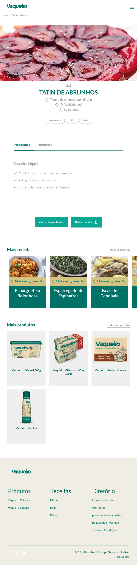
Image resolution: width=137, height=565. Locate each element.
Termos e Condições (104, 530)
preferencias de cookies (107, 515)
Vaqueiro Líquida (18, 507)
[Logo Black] (17, 3)
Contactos (98, 507)
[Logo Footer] (21, 470)
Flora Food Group (103, 500)
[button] (132, 7)
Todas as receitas (119, 249)
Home (5, 15)
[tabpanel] (68, 179)
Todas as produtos (118, 325)
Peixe (53, 515)
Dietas (54, 500)
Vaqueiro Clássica (19, 500)
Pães (53, 507)
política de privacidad (105, 522)
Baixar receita (83, 222)
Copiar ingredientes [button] (51, 222)
